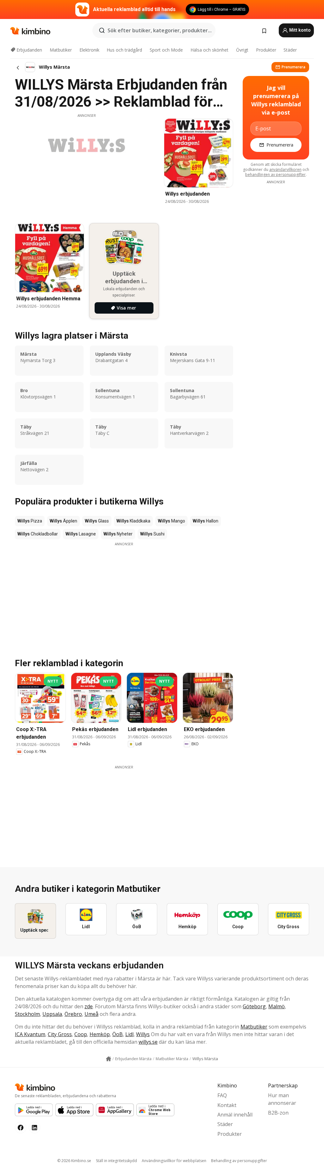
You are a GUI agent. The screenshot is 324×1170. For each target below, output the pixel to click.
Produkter (266, 50)
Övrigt (242, 50)
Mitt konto (299, 30)
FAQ (222, 1095)
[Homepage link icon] (108, 1058)
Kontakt (226, 1105)
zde (88, 1006)
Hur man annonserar (282, 1099)
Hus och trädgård (124, 50)
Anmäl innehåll (234, 1114)
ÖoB (117, 1034)
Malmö (276, 1006)
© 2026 (74, 1160)
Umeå (91, 1013)
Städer (290, 50)
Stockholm (27, 1013)
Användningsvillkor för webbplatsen (174, 1160)
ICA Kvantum (30, 1034)
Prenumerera (293, 67)
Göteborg (254, 1006)
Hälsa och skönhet (209, 50)
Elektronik (89, 50)
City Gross (60, 1034)
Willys (143, 1034)
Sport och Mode (166, 50)
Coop (80, 1034)
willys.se (148, 1041)
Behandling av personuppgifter (239, 1160)
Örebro (73, 1013)
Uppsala (52, 1013)
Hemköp (100, 1034)
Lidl (129, 1034)
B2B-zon (278, 1112)
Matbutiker (61, 50)
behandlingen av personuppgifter (275, 174)
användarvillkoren (285, 169)
